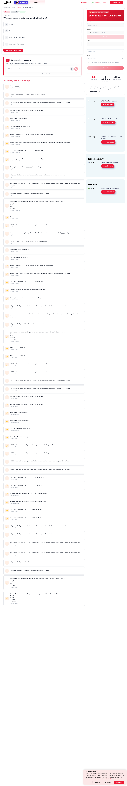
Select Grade (92, 58)
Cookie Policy (109, 779)
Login (104, 2)
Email (88, 40)
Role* (88, 48)
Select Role (91, 51)
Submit (105, 68)
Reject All (97, 782)
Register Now (116, 2)
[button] (42, 24)
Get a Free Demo (108, 122)
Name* (89, 22)
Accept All (119, 782)
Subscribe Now (107, 104)
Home (5, 7)
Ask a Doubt (11, 7)
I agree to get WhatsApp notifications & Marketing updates (104, 62)
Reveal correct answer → (13, 50)
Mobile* (89, 29)
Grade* (89, 55)
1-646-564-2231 (85, 2)
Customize (108, 782)
